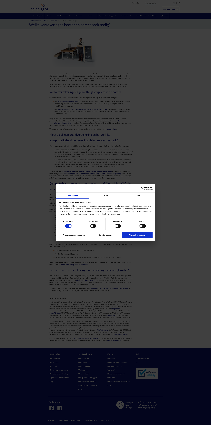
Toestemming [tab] (72, 195)
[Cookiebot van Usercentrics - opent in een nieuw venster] (143, 188)
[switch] (93, 226)
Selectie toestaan (105, 235)
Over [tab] (138, 195)
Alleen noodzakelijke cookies (74, 235)
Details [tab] (105, 195)
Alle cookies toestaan (137, 235)
